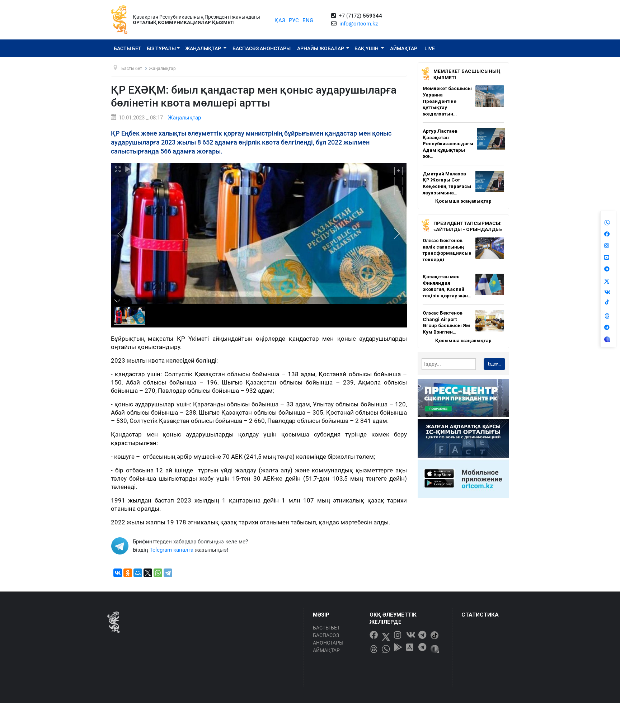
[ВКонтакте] (117, 572)
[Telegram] (168, 572)
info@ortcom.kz (358, 23)
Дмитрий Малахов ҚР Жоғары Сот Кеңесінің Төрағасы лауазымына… (447, 183)
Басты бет (127, 48)
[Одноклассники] (127, 572)
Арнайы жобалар (321, 48)
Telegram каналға (171, 550)
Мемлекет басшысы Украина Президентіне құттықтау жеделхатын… (447, 100)
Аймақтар (403, 48)
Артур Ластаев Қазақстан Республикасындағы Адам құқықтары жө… (448, 143)
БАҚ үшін (367, 48)
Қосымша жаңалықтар (463, 201)
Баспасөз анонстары (261, 48)
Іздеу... (494, 364)
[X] (148, 572)
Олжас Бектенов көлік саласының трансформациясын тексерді (447, 249)
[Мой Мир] (137, 572)
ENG (307, 20)
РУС (294, 20)
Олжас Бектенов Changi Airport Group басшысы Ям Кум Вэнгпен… (446, 322)
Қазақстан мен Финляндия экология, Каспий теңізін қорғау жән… (447, 286)
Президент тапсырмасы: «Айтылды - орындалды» (467, 226)
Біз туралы (161, 48)
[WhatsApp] (158, 572)
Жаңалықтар (203, 48)
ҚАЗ (279, 20)
